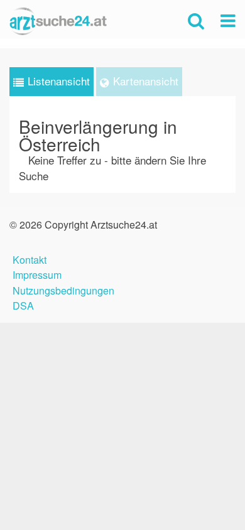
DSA (23, 304)
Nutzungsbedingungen (63, 289)
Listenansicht (59, 81)
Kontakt (29, 258)
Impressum (37, 273)
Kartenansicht (145, 81)
